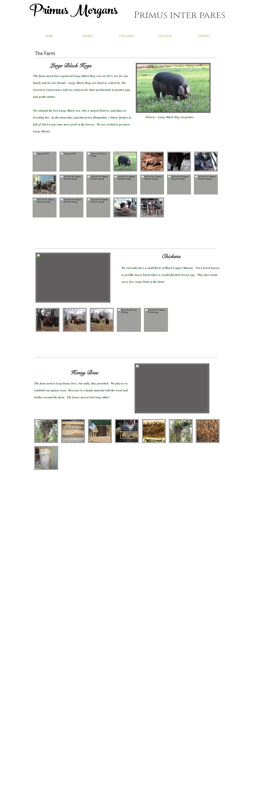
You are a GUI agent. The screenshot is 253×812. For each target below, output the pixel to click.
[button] (45, 162)
